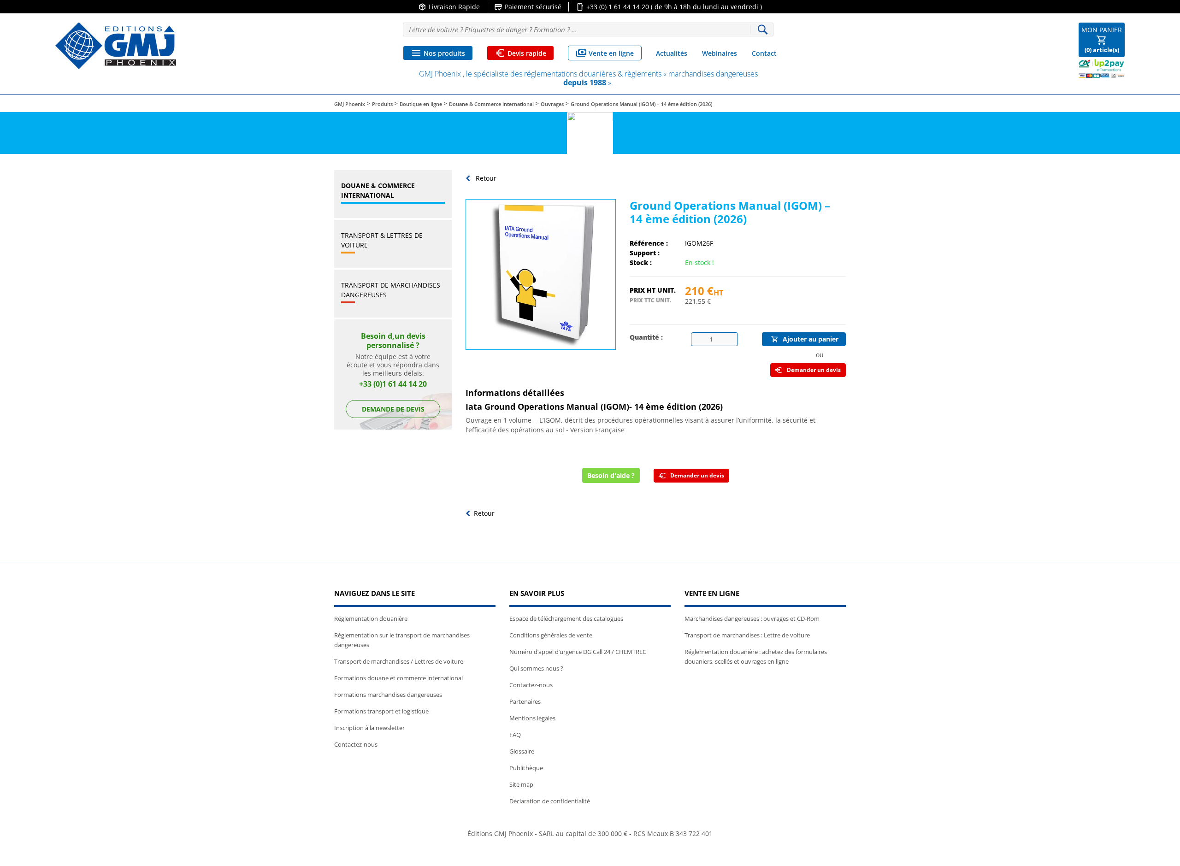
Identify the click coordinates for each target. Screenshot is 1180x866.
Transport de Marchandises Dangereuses (390, 290)
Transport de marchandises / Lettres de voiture (398, 661)
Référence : (649, 243)
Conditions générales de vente (550, 635)
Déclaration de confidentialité (549, 801)
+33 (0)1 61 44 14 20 (393, 384)
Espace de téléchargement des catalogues (566, 618)
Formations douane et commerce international (398, 678)
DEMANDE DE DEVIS (393, 409)
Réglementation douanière (370, 618)
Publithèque (526, 768)
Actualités (671, 53)
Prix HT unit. (653, 290)
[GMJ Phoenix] (115, 46)
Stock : (641, 262)
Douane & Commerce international (378, 190)
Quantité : (646, 337)
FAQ (515, 735)
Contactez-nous (356, 744)
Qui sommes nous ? (536, 668)
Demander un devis (814, 370)
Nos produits (438, 53)
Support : (645, 252)
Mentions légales (532, 718)
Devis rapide (520, 53)
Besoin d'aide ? (611, 475)
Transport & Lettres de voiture (382, 240)
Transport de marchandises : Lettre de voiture (747, 635)
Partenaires (525, 701)
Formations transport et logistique (381, 711)
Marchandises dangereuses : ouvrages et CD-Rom (752, 618)
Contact (764, 53)
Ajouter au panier (804, 339)
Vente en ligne (605, 53)
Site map (521, 784)
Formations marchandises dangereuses (388, 694)
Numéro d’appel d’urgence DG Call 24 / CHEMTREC (577, 652)
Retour (485, 178)
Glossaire (521, 751)
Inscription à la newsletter (369, 728)
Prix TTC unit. (650, 300)
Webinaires (719, 53)
